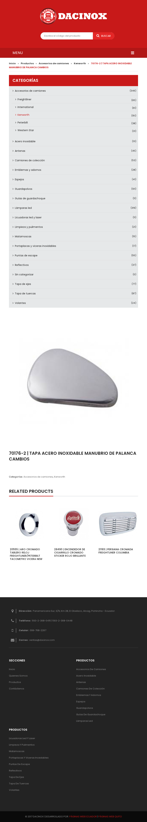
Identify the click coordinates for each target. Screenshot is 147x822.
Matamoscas (23, 236)
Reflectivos (22, 265)
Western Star (26, 130)
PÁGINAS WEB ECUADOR (83, 816)
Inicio (12, 63)
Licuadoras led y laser (28, 217)
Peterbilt (23, 122)
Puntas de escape (26, 255)
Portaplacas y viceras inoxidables (35, 246)
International (26, 107)
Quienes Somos (18, 675)
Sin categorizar (24, 274)
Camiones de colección (30, 160)
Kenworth (80, 63)
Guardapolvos (23, 189)
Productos (27, 63)
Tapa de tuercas (25, 293)
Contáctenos (16, 688)
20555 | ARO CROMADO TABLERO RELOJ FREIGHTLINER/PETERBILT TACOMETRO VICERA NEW (26, 554)
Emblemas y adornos (28, 170)
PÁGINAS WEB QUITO (110, 816)
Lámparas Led (84, 721)
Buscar (106, 36)
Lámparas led (23, 208)
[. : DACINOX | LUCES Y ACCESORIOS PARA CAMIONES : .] (73, 16)
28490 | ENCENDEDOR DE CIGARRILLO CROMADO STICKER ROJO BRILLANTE (70, 552)
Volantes (20, 303)
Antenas (20, 151)
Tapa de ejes (23, 284)
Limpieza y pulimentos (29, 227)
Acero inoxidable (25, 141)
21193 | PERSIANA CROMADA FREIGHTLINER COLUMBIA (115, 551)
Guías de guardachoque (30, 198)
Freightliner (24, 99)
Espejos (19, 179)
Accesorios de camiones (54, 63)
